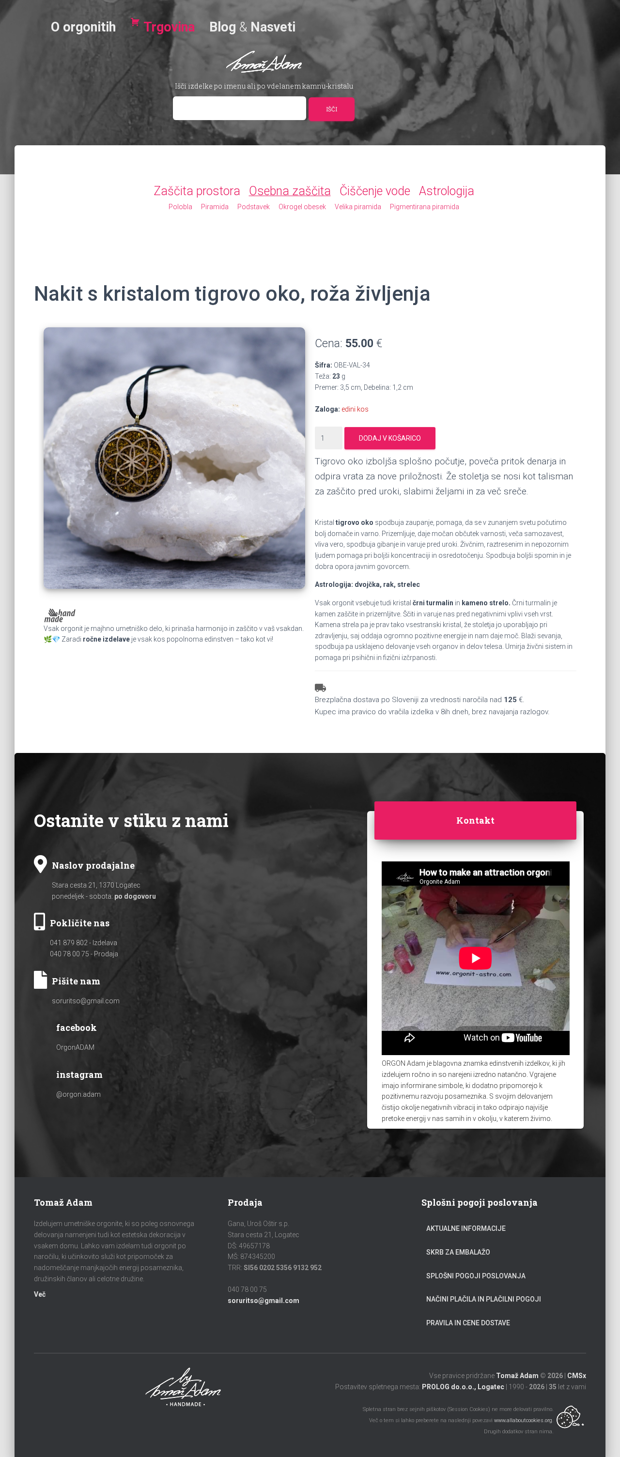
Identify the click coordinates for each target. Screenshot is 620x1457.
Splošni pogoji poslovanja (476, 1276)
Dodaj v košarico (390, 438)
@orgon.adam (78, 1094)
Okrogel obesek (302, 207)
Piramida (215, 207)
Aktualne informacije (466, 1228)
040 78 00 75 (69, 954)
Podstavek (253, 207)
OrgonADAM (75, 1047)
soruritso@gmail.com (86, 1001)
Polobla (180, 207)
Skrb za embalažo (458, 1252)
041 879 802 (69, 943)
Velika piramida (358, 207)
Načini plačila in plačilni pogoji (483, 1299)
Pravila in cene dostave (468, 1323)
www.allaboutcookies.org (523, 1420)
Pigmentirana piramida (424, 207)
